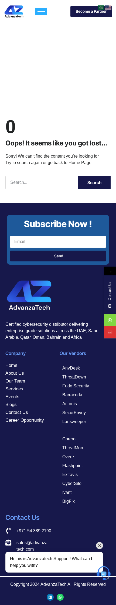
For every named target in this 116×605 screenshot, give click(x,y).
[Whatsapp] (60, 597)
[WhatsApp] (110, 320)
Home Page (80, 162)
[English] (108, 7)
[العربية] (101, 7)
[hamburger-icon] (41, 11)
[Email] (110, 332)
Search (94, 182)
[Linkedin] (50, 597)
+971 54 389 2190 (33, 530)
